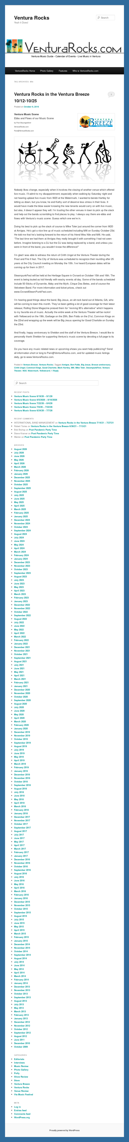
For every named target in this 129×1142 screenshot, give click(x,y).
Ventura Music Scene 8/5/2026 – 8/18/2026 (35, 399)
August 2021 (20, 661)
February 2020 (21, 725)
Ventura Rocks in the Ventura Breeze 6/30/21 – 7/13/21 (58, 426)
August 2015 (20, 916)
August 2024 (20, 534)
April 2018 (19, 802)
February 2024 (21, 555)
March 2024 (20, 551)
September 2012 (22, 1032)
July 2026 (19, 452)
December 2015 (22, 901)
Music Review (21, 1066)
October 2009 (21, 1046)
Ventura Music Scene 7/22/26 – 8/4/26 (33, 403)
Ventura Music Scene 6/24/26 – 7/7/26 (33, 410)
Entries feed (20, 1110)
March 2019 (20, 763)
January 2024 (21, 558)
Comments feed (22, 1113)
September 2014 (22, 954)
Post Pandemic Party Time (43, 429)
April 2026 (19, 463)
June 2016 (19, 880)
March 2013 (20, 1011)
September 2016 (22, 869)
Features (63, 70)
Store (17, 1080)
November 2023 (22, 565)
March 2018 (20, 806)
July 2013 (19, 1004)
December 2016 (22, 859)
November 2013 (22, 990)
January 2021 (21, 686)
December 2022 (22, 604)
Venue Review (21, 1090)
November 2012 (22, 1025)
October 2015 (21, 908)
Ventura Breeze (30, 364)
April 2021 (19, 675)
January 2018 (21, 813)
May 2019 (19, 756)
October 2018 (21, 781)
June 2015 (19, 923)
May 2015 (19, 926)
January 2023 (21, 601)
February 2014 (21, 979)
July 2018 (19, 792)
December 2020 (22, 689)
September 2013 (22, 997)
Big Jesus (86, 364)
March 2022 (20, 636)
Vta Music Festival (23, 1094)
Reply (55, 370)
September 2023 (22, 573)
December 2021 (22, 647)
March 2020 (20, 721)
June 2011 (19, 1039)
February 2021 (21, 682)
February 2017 (21, 852)
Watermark (33, 370)
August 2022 (20, 618)
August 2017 (20, 831)
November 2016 (22, 862)
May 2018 (19, 799)
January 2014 (21, 983)
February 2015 (21, 937)
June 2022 (19, 625)
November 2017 (22, 820)
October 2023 (21, 569)
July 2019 (19, 749)
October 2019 (21, 739)
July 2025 (19, 495)
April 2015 (19, 930)
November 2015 (22, 905)
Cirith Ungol (19, 367)
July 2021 (19, 664)
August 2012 (20, 1036)
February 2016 (21, 894)
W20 (25, 370)
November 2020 (22, 693)
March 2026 (20, 466)
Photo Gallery (46, 70)
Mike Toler (80, 367)
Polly (16, 1073)
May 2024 (19, 544)
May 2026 (19, 459)
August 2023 (20, 576)
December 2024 (22, 519)
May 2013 (19, 1007)
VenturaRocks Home (25, 70)
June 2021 (19, 668)
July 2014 (19, 961)
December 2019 (22, 732)
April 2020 (19, 717)
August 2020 (20, 703)
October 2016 (21, 866)
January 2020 (21, 728)
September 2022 (22, 615)
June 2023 (19, 583)
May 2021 (19, 671)
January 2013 (21, 1018)
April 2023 (19, 590)
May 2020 (19, 714)
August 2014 (20, 958)
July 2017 (19, 834)
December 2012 (22, 1021)
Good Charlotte (49, 367)
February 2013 (21, 1014)
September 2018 (22, 785)
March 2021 (20, 678)
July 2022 (19, 622)
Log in (17, 1106)
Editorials (19, 1059)
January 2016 (21, 898)
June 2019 (19, 753)
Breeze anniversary (101, 364)
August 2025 (20, 491)
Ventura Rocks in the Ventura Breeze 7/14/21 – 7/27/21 (86, 422)
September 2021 (22, 657)
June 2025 (19, 498)
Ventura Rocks (31, 17)
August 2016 (20, 873)
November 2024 (22, 523)
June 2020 (19, 710)
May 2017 (19, 841)
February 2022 (21, 640)
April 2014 (19, 972)
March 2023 (20, 594)
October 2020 (21, 696)
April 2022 (19, 633)
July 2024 (19, 537)
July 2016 (19, 877)
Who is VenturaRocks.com (85, 70)
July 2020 (19, 707)
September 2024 (22, 530)
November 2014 (22, 947)
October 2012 (21, 1029)
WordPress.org (22, 1117)
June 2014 (19, 965)
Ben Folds (75, 364)
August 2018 (20, 788)
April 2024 (19, 548)
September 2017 (22, 827)
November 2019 (22, 735)
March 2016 (20, 891)
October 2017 (21, 823)
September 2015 (22, 912)
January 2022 (21, 643)
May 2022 (19, 629)
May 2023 (19, 587)
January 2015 (21, 940)
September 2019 (22, 742)
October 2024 (21, 526)
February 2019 (21, 767)
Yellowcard (44, 370)
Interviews (19, 1062)
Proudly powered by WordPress (64, 1130)
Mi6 (72, 367)
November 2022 (22, 608)
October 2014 (21, 951)
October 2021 (21, 654)
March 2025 (20, 509)
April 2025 (19, 505)
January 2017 (21, 855)
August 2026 (20, 449)
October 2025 (21, 484)
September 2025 (22, 488)
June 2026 (19, 456)
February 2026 (21, 470)
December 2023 (22, 562)
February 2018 (21, 809)
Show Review (21, 1076)
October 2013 (21, 993)
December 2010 (22, 1043)
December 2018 (22, 774)
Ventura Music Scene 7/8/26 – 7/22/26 (33, 406)
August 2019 (20, 746)
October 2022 (21, 611)
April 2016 (19, 887)
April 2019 (19, 760)
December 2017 (22, 816)
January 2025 (21, 516)
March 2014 (20, 976)
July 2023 (19, 580)
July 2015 (19, 919)
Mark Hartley (64, 367)
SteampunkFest (93, 367)
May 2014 (19, 969)
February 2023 (21, 597)
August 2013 (20, 1000)
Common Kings (33, 367)
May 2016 (19, 884)
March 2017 (20, 848)
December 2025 (22, 477)
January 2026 (21, 473)
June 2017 (19, 838)
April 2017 (19, 845)
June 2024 (19, 541)
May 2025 (19, 502)
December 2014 (22, 944)
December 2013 (22, 986)
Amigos (65, 364)
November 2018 (22, 778)
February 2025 (21, 512)
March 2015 (20, 933)
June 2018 (19, 795)
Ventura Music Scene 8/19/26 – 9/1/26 (33, 396)
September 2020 (22, 700)
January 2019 (21, 771)
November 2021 (22, 650)
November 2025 (22, 480)
